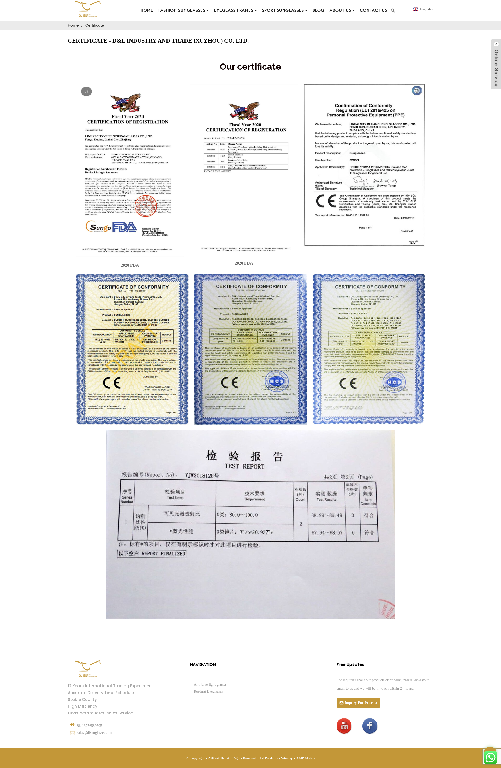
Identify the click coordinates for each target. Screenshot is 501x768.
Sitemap (287, 758)
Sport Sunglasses (283, 10)
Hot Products (268, 758)
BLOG (318, 10)
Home (147, 10)
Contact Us (373, 10)
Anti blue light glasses (210, 685)
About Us (340, 10)
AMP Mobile (305, 758)
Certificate (94, 25)
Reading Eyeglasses (208, 691)
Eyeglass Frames (233, 10)
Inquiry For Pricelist (361, 703)
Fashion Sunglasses (181, 10)
